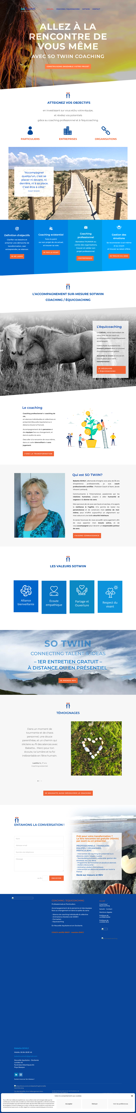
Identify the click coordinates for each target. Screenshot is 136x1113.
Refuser (95, 1104)
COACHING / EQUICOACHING (68, 9)
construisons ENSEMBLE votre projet (68, 66)
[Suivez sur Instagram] (21, 1075)
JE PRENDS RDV (68, 680)
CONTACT (96, 9)
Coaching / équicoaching (104, 905)
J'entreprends (85, 258)
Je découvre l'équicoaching (107, 370)
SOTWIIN (86, 9)
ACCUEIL (50, 9)
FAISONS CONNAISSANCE (87, 536)
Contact (109, 909)
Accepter (68, 1104)
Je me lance (17, 256)
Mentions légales (105, 912)
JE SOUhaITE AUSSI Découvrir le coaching (68, 793)
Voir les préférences (120, 1104)
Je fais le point (51, 252)
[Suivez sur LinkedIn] (16, 1075)
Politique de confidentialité (104, 916)
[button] (132, 1096)
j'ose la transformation (38, 454)
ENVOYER (56, 878)
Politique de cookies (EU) (104, 921)
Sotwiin (102, 909)
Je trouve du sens (119, 256)
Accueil (102, 901)
